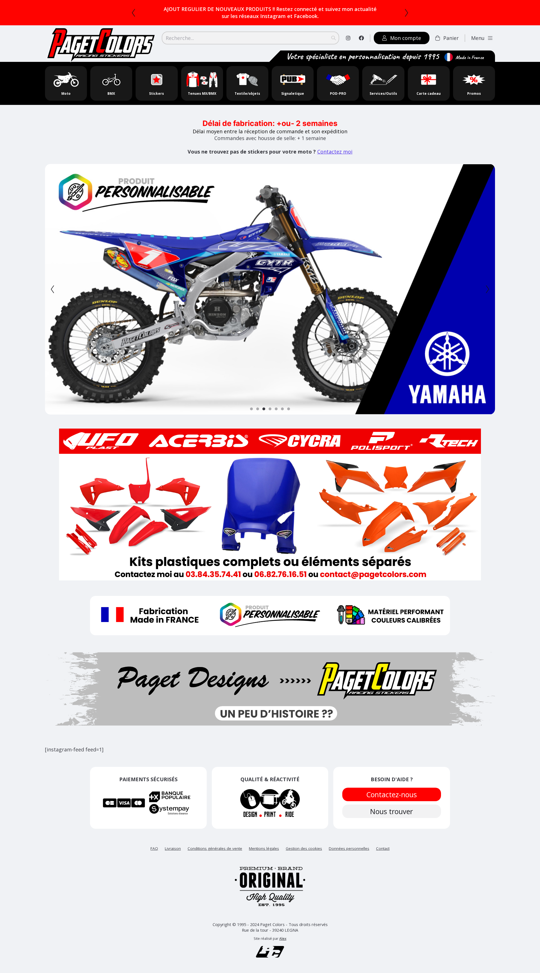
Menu (478, 38)
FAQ (154, 848)
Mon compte (405, 38)
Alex (282, 938)
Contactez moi (334, 151)
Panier (451, 38)
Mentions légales (264, 848)
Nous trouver (391, 811)
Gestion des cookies (304, 848)
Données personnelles (349, 848)
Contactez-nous (391, 794)
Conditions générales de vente (215, 848)
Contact (383, 848)
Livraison (173, 848)
